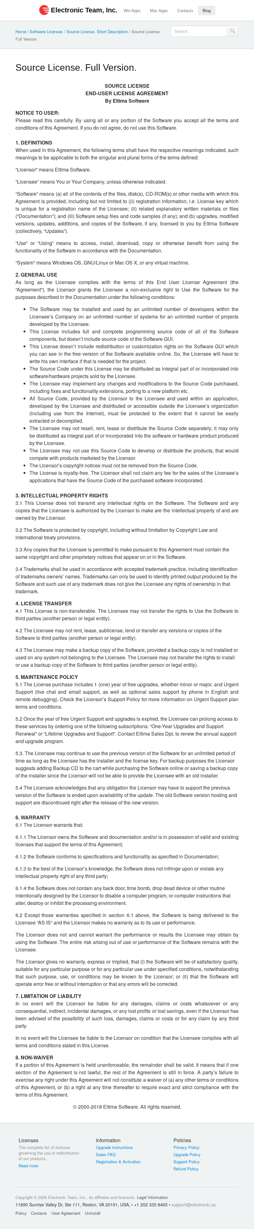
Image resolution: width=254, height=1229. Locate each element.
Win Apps (132, 10)
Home (20, 31)
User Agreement (66, 1213)
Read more (28, 1166)
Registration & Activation (118, 1161)
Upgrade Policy (187, 1154)
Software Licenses (46, 31)
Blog (207, 10)
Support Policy (186, 1161)
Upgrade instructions (114, 1147)
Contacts (185, 10)
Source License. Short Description (97, 31)
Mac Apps (159, 10)
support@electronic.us (194, 1204)
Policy (21, 1213)
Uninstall (92, 1213)
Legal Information (152, 1197)
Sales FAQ (106, 1154)
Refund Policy (186, 1169)
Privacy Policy (186, 1147)
